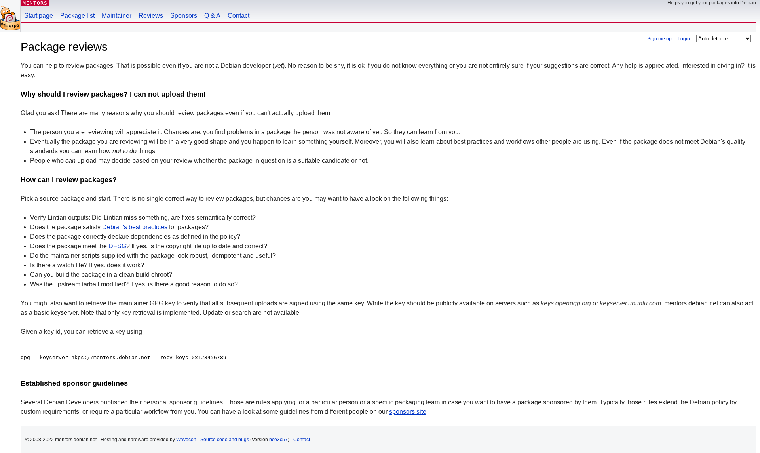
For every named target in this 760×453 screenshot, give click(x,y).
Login (684, 39)
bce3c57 (278, 439)
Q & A (212, 15)
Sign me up (660, 39)
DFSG (117, 246)
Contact (238, 15)
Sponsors (183, 15)
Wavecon (186, 439)
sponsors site (407, 411)
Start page (38, 15)
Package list (77, 15)
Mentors (35, 3)
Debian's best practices (134, 227)
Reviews (151, 15)
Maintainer (116, 15)
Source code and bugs (225, 439)
